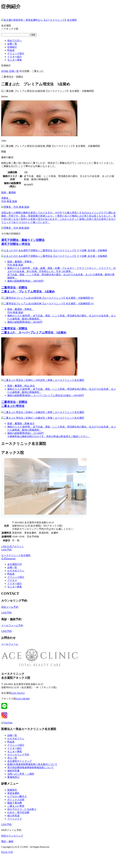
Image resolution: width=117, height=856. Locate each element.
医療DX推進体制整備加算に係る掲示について (32, 764)
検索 (33, 35)
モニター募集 (14, 60)
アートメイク (14, 818)
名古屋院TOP (14, 564)
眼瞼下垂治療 (14, 802)
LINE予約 (6, 612)
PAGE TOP (7, 852)
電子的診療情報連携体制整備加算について (30, 767)
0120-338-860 (23, 698)
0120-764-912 (18, 693)
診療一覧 (12, 43)
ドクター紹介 (14, 56)
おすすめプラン (15, 570)
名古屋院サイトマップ (19, 761)
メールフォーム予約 (12, 625)
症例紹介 (12, 47)
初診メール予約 (9, 607)
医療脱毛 (12, 790)
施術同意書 (13, 770)
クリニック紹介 (15, 53)
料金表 (11, 50)
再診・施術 (7, 841)
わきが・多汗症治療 (18, 812)
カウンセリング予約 (18, 754)
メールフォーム (9, 644)
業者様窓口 (13, 777)
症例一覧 (14, 71)
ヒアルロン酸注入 (17, 796)
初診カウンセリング (12, 835)
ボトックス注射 (15, 799)
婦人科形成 (13, 815)
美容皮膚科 (13, 793)
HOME (5, 71)
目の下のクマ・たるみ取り (22, 809)
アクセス (12, 580)
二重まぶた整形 (15, 806)
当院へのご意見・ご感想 (20, 774)
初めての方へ (14, 40)
